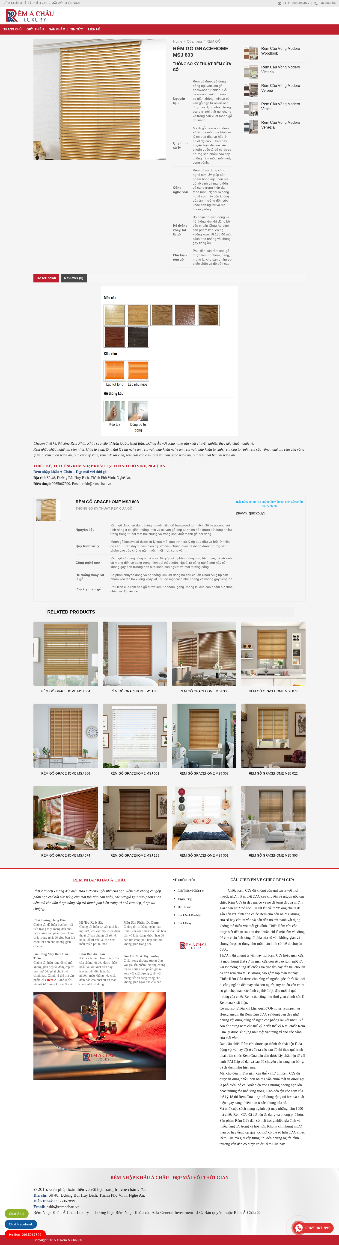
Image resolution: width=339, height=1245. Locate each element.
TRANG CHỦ (12, 29)
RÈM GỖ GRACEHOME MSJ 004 (65, 691)
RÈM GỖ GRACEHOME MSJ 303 (273, 855)
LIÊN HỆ (94, 29)
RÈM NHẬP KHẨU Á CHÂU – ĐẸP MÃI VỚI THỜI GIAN (41, 3)
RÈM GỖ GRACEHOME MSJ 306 (65, 773)
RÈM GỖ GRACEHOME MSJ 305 (204, 691)
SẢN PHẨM (57, 29)
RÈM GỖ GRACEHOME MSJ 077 (273, 691)
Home (177, 41)
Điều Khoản (184, 907)
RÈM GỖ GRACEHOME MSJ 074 (65, 855)
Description (46, 278)
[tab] (46, 278)
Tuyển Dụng (185, 899)
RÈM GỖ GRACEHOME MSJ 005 (134, 691)
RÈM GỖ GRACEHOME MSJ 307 (204, 773)
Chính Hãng (184, 923)
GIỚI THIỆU (35, 29)
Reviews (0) (73, 278)
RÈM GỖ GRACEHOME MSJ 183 (134, 855)
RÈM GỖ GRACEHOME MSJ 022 (273, 773)
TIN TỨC (76, 29)
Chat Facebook (21, 1224)
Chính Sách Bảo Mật (189, 915)
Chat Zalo (16, 1214)
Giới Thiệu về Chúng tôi (191, 890)
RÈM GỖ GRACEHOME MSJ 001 (134, 773)
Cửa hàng (194, 41)
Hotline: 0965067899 (25, 1234)
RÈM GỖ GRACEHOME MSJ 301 (204, 855)
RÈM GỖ (213, 41)
